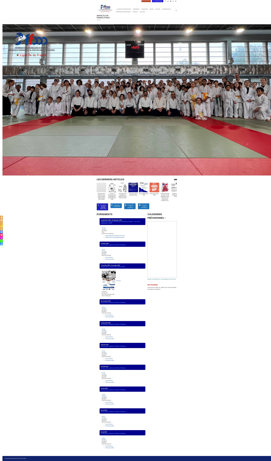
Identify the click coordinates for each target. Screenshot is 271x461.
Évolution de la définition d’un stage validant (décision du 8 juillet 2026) (101, 196)
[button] (176, 179)
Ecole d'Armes (109, 257)
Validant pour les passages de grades (114, 237)
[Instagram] (173, 1)
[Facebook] (165, 1)
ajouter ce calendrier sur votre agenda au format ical (161, 279)
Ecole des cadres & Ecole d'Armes (113, 245)
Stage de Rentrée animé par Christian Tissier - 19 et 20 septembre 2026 (120, 222)
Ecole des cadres (109, 259)
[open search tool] (176, 10)
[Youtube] (171, 1)
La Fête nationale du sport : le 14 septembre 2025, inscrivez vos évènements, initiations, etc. (165, 197)
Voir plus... (104, 228)
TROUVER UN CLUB (146, 1)
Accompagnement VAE (143, 194)
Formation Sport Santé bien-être (133, 194)
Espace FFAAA (158, 1)
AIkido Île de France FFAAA (103, 17)
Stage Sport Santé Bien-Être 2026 (113, 267)
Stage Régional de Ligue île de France (115, 235)
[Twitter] (168, 1)
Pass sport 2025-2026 (154, 194)
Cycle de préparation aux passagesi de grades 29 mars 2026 (112, 196)
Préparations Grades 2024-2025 (175, 195)
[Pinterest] (176, 1)
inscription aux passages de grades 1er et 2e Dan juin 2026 (122, 195)
